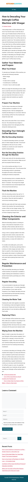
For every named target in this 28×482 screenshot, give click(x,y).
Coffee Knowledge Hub (10, 374)
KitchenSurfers (15, 477)
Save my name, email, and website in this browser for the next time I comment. (14, 423)
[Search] (19, 438)
